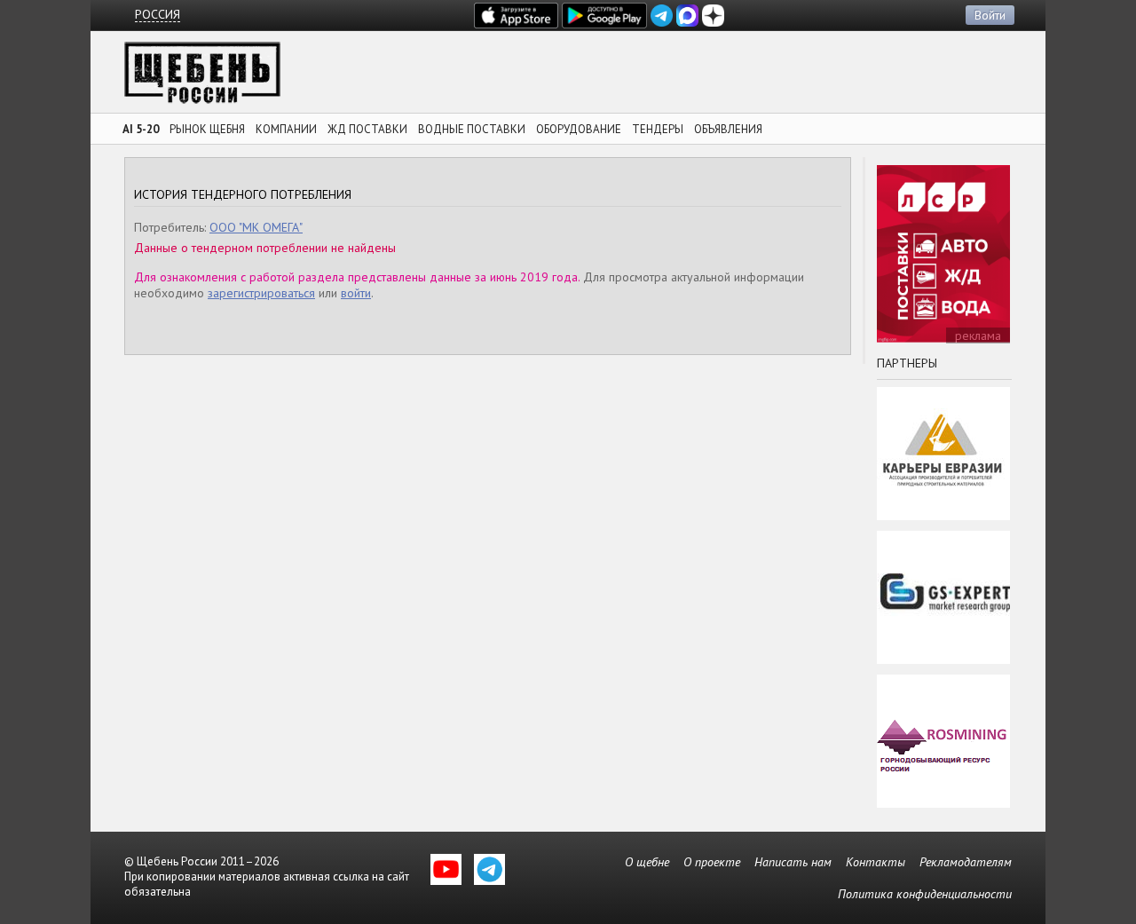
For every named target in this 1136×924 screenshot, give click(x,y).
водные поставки (471, 129)
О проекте (711, 862)
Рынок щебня (207, 129)
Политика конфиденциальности (925, 894)
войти (356, 293)
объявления (728, 129)
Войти (990, 15)
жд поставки (367, 129)
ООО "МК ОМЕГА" (256, 227)
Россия (157, 14)
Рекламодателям (965, 862)
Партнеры (907, 363)
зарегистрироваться (261, 293)
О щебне (647, 862)
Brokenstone (202, 78)
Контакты (875, 862)
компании (286, 129)
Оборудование (578, 129)
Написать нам (793, 862)
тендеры (657, 129)
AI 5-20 (140, 129)
